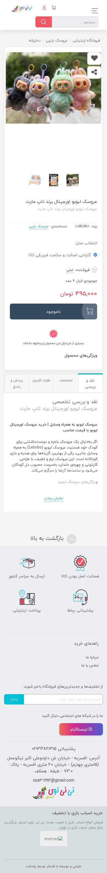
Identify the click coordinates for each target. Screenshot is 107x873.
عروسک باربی (38, 226)
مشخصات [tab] (66, 380)
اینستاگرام (79, 729)
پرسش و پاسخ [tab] (17, 383)
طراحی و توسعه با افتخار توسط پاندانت (53, 866)
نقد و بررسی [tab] (90, 383)
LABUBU (82, 226)
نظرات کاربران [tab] (41, 380)
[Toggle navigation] (93, 10)
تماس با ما (90, 665)
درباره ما (92, 657)
